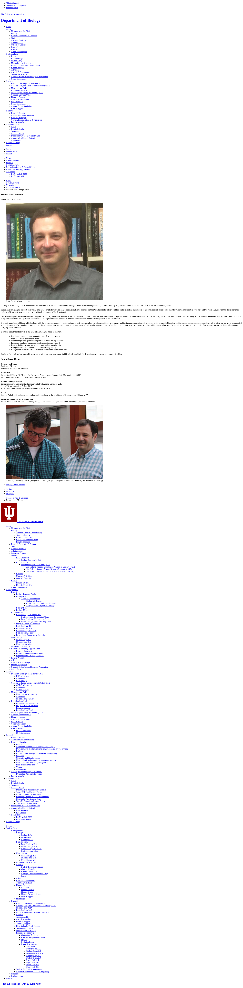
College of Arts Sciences (17, 498)
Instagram (10, 493)
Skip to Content (12, 3)
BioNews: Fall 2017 (14, 187)
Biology (20, 20)
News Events (12, 183)
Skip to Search (12, 8)
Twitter (9, 489)
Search (9, 145)
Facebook (10, 491)
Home (8, 27)
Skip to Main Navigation (16, 5)
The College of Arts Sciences (13, 14)
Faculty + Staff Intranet (15, 485)
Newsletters (10, 185)
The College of (30, 522)
